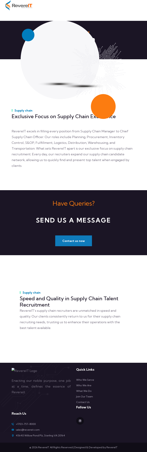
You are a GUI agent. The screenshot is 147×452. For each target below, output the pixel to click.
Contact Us (83, 402)
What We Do (84, 391)
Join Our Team (84, 396)
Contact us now (73, 241)
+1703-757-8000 (26, 424)
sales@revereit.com (28, 429)
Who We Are (83, 385)
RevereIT (112, 447)
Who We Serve (85, 379)
